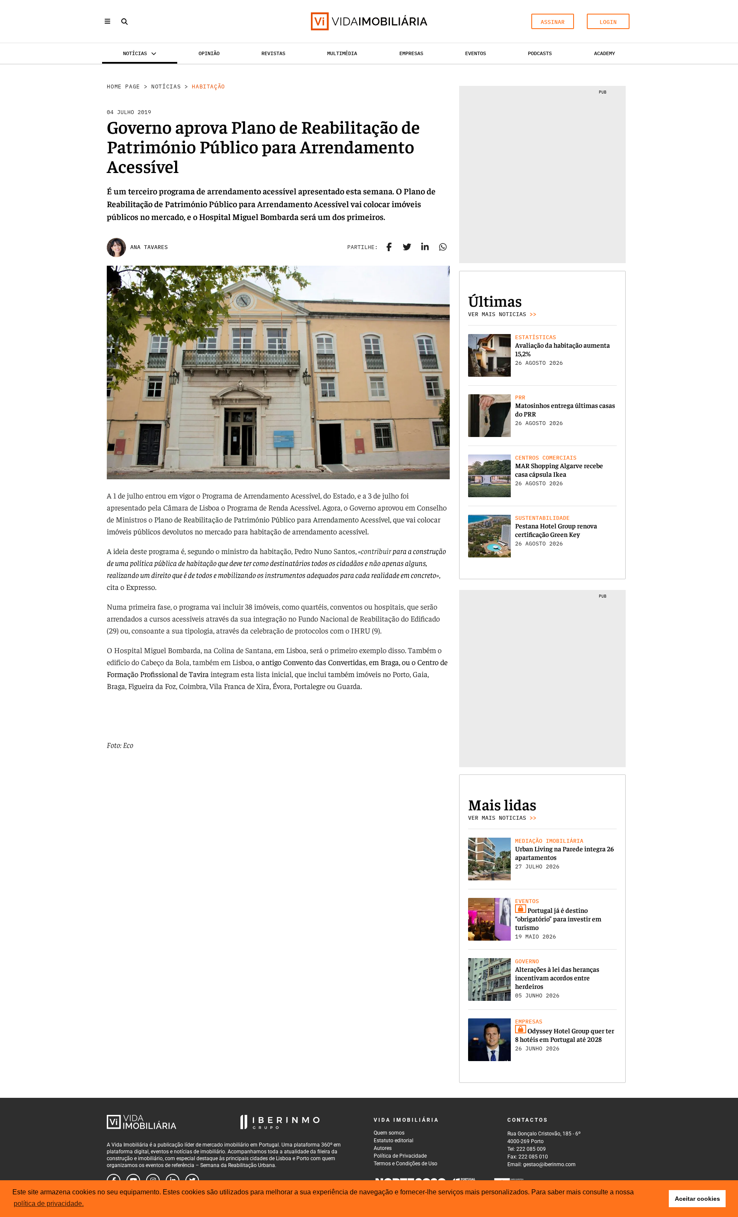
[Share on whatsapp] (443, 247)
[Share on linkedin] (425, 247)
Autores (383, 1148)
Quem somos (389, 1133)
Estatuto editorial (393, 1141)
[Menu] (107, 21)
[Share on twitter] (407, 247)
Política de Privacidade (400, 1156)
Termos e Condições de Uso (405, 1164)
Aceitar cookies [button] (697, 1198)
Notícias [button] (135, 53)
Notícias (166, 86)
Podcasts (540, 53)
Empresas (411, 53)
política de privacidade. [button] (49, 1203)
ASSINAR (553, 22)
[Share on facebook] (389, 247)
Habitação (208, 86)
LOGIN (608, 22)
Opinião (209, 53)
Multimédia (342, 53)
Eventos (475, 53)
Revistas (273, 53)
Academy (604, 53)
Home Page (123, 86)
